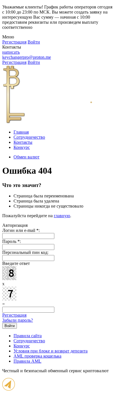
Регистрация (14, 315)
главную (62, 215)
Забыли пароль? (17, 320)
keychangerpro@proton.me (26, 57)
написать (11, 52)
